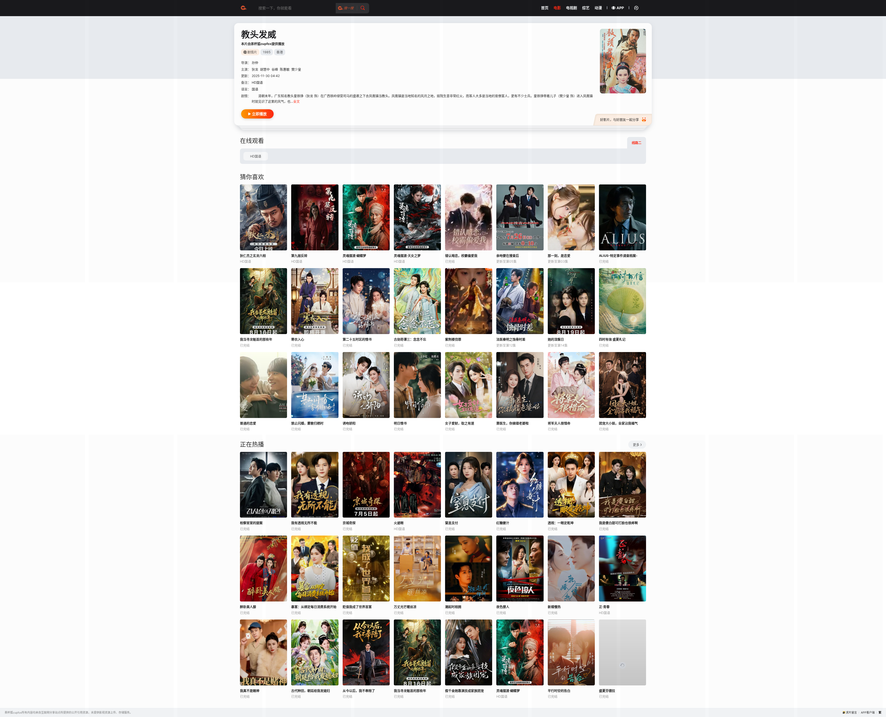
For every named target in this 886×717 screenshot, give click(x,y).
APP (620, 8)
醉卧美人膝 (248, 607)
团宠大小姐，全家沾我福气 (618, 423)
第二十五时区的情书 (357, 339)
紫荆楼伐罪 (453, 339)
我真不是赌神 (249, 691)
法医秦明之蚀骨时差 (510, 339)
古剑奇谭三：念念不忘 (410, 339)
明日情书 (400, 423)
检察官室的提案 (251, 523)
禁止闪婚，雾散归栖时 (307, 423)
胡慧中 (265, 69)
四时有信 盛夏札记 (612, 339)
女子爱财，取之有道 (459, 423)
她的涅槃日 (556, 339)
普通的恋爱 (248, 423)
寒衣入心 (297, 339)
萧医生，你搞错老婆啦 (512, 423)
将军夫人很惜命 (559, 423)
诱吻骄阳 (349, 423)
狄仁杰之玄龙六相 (253, 256)
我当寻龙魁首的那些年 (256, 339)
